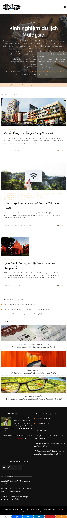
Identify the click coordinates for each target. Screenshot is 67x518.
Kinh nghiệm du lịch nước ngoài (42, 344)
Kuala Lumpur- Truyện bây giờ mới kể (28, 133)
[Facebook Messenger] (28, 515)
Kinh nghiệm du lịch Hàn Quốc (51, 193)
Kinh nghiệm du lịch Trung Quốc (14, 199)
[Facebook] (16, 515)
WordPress (40, 512)
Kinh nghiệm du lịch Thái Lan (33, 197)
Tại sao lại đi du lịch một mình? (45, 414)
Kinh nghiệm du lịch (10, 193)
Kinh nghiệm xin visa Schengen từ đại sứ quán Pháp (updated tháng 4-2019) (34, 399)
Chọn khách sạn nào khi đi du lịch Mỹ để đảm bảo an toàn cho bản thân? (26, 309)
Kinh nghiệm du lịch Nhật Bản (13, 197)
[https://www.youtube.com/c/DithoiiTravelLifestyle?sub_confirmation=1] (4, 467)
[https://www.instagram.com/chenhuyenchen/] (20, 467)
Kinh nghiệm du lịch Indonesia (13, 195)
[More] (61, 515)
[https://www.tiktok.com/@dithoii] (14, 467)
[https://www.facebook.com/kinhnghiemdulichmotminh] (9, 467)
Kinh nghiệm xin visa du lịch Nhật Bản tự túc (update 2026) (33, 373)
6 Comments (27, 225)
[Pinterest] (50, 515)
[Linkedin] (39, 515)
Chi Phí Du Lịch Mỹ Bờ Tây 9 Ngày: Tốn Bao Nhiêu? (19, 304)
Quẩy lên (58, 151)
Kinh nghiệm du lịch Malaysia (13, 129)
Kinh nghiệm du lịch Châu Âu (33, 396)
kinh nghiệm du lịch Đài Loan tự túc (29, 193)
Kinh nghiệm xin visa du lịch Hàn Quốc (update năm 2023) (33, 347)
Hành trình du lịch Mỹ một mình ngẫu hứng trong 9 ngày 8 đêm (23, 314)
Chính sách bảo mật (42, 423)
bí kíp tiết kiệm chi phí (43, 418)
